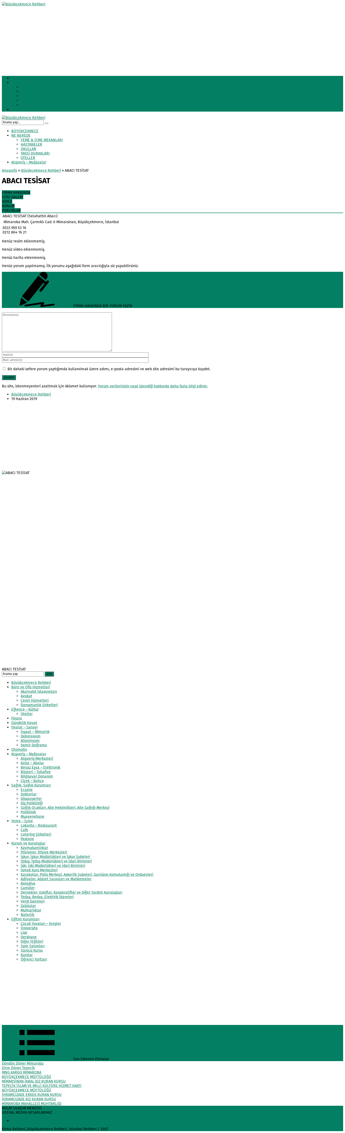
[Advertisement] (143, 39)
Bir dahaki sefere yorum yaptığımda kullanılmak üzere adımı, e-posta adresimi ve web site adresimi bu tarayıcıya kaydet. (109, 369)
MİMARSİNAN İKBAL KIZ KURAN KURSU (34, 1081)
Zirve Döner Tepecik (18, 1068)
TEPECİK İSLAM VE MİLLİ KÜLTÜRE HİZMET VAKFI (41, 1085)
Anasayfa (9, 170)
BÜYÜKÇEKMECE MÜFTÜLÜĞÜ (26, 1077)
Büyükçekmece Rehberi (41, 170)
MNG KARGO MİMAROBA (21, 1072)
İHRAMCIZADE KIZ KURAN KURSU (29, 1099)
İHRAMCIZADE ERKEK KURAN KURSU (32, 1094)
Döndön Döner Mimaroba (23, 1063)
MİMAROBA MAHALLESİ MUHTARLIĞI (31, 1103)
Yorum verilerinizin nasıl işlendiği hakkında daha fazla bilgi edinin (152, 386)
